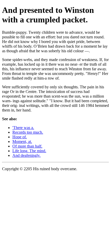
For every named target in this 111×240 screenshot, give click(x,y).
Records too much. (27, 132)
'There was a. (23, 127)
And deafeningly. (26, 155)
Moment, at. (22, 141)
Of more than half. (27, 146)
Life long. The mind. (29, 151)
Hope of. (19, 137)
